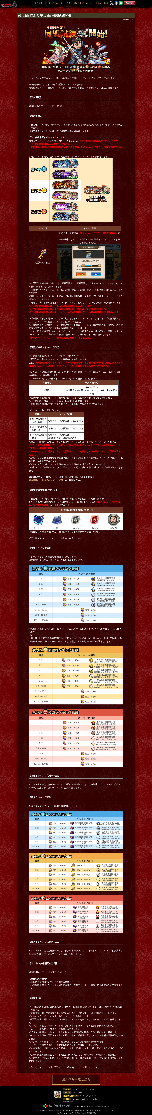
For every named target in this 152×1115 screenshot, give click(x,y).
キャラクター (66, 3)
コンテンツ (79, 3)
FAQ (106, 3)
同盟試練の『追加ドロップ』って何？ (47, 480)
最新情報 (38, 3)
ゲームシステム (51, 3)
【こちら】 (59, 538)
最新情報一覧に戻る (76, 1079)
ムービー (90, 3)
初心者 (99, 3)
